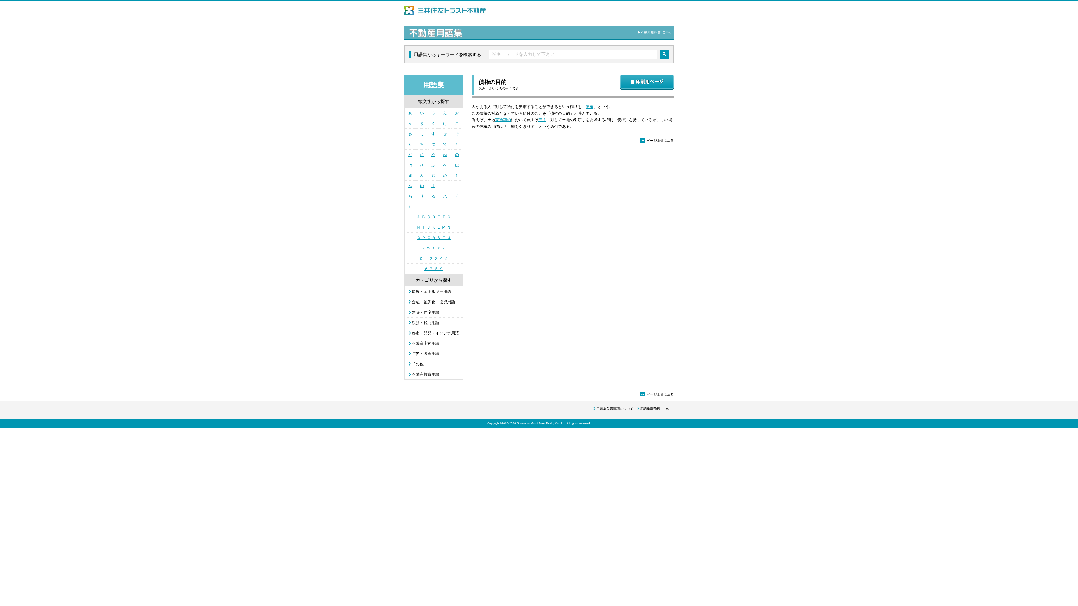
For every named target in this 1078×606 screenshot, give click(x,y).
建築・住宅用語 (425, 312)
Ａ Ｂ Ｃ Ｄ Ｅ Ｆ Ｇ (434, 217)
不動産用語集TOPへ (656, 33)
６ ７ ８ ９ (433, 269)
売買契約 (503, 120)
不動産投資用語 (425, 374)
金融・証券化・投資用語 (433, 302)
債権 (589, 106)
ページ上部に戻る (657, 141)
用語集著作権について (657, 409)
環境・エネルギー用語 (431, 291)
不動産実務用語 (425, 343)
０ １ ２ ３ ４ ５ (433, 258)
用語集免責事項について (614, 409)
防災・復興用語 (425, 353)
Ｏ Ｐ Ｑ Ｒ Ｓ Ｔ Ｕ (434, 237)
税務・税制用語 (425, 322)
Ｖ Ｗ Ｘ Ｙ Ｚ (434, 248)
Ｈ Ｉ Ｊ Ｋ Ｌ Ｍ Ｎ (434, 227)
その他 (418, 364)
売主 (542, 120)
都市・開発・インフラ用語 (435, 333)
